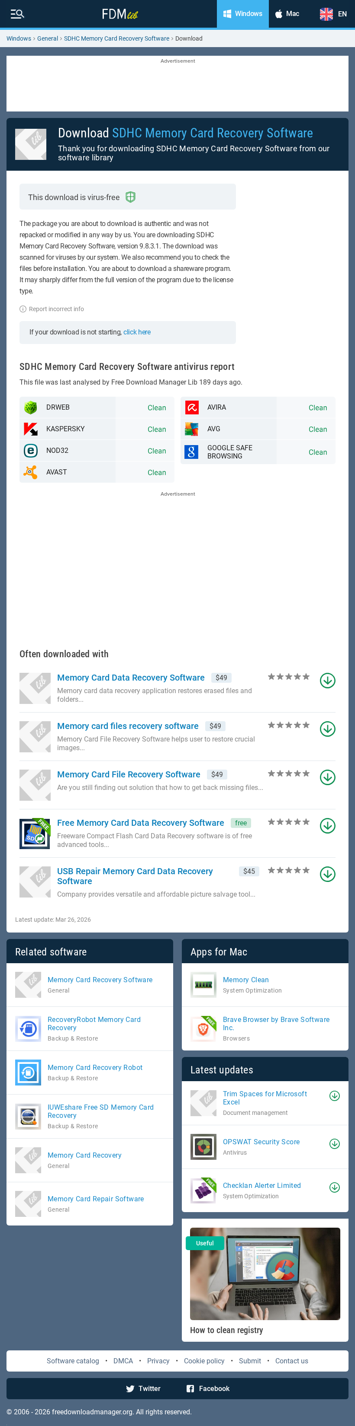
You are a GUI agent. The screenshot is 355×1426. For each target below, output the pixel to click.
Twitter (150, 1389)
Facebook (214, 1389)
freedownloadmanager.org (92, 1412)
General (47, 38)
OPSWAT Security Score (261, 1142)
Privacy (158, 1361)
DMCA (123, 1361)
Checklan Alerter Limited (262, 1185)
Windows (18, 38)
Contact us (291, 1361)
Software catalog (73, 1361)
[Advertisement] (177, 84)
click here (137, 332)
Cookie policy (204, 1361)
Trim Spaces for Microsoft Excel (265, 1098)
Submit (250, 1361)
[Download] (334, 1096)
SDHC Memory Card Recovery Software (116, 38)
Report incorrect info (56, 309)
